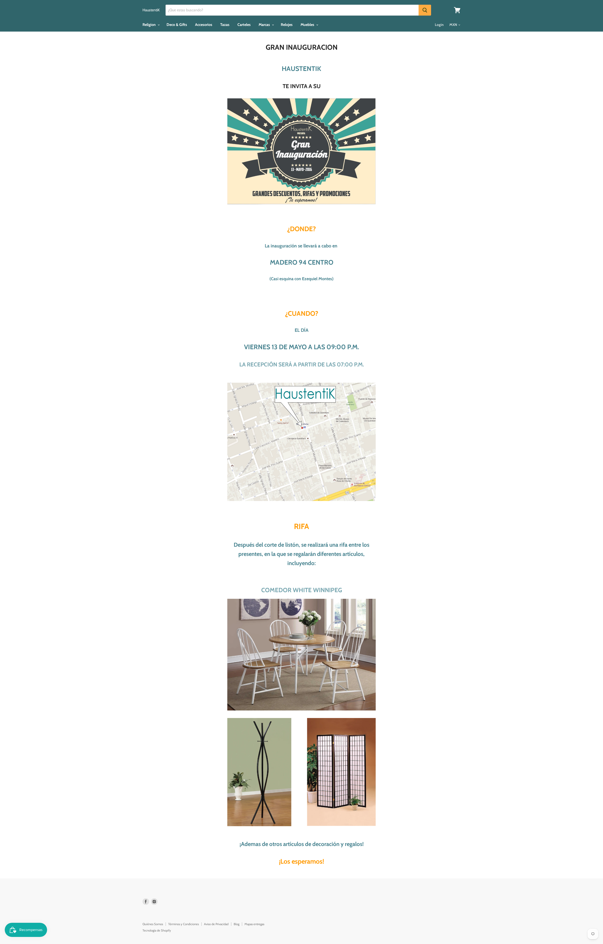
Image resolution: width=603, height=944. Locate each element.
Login (439, 25)
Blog (236, 924)
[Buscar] (425, 10)
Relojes (287, 24)
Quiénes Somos (153, 924)
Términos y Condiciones (183, 924)
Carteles (244, 24)
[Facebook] (146, 901)
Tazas (224, 24)
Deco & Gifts (177, 24)
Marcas (265, 24)
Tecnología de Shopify (157, 930)
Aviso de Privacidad (216, 924)
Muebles (308, 24)
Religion (150, 24)
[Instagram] (154, 901)
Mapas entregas (254, 924)
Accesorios (203, 24)
